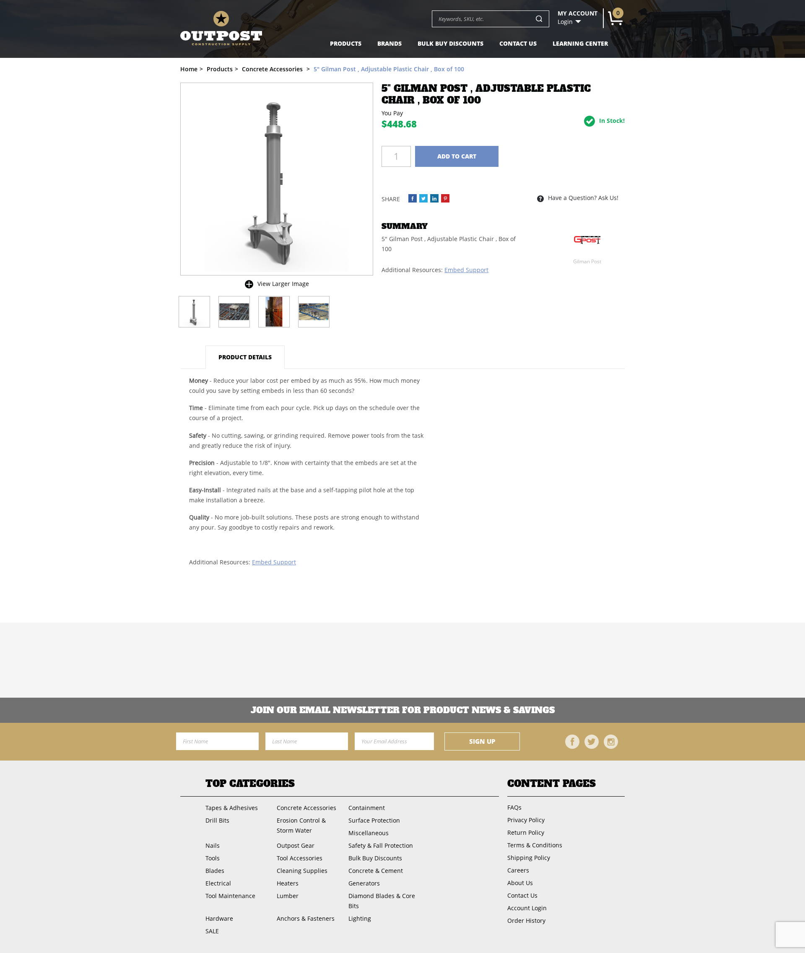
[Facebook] (572, 742)
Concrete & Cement (375, 871)
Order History (526, 920)
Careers (518, 870)
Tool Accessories (299, 858)
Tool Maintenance (230, 896)
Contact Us (518, 43)
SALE (212, 931)
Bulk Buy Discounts (450, 43)
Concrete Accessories (306, 808)
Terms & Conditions (534, 845)
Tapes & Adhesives (231, 808)
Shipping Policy (528, 858)
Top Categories (250, 783)
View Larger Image (283, 284)
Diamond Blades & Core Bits (381, 901)
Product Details (245, 357)
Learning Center (580, 43)
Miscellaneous (368, 833)
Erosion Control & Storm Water (301, 825)
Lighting (359, 918)
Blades (214, 871)
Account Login (527, 908)
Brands (389, 43)
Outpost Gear (295, 845)
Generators (364, 883)
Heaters (288, 883)
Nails (212, 845)
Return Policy (525, 832)
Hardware (219, 918)
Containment (366, 808)
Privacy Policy (526, 820)
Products (345, 43)
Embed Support (466, 270)
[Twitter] (591, 742)
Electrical (218, 883)
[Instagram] (611, 742)
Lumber (288, 896)
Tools (212, 858)
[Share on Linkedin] (434, 198)
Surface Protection (374, 820)
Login (565, 22)
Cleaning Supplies (302, 871)
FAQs (514, 807)
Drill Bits (217, 820)
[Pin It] (445, 198)
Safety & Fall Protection (380, 845)
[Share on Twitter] (423, 198)
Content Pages (551, 783)
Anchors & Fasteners (306, 918)
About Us (520, 883)
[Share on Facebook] (412, 198)
